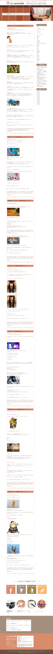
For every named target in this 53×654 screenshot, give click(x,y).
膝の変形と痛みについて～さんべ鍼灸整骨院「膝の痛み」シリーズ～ (18, 409)
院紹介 (32, 651)
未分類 (38, 44)
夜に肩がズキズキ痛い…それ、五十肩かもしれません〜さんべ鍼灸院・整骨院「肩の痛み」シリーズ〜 (42, 81)
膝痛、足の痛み (16, 651)
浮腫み (38, 46)
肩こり (38, 53)
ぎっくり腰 (38, 28)
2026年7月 (38, 92)
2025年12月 (38, 100)
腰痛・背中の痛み (12, 651)
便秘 (37, 37)
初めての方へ (23, 651)
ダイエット (38, 32)
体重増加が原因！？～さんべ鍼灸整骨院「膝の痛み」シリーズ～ (17, 491)
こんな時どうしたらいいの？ (40, 29)
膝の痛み (38, 58)
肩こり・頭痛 (7, 651)
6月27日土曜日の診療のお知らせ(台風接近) (41, 75)
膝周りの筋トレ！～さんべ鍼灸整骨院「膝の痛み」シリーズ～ (17, 265)
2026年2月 (38, 98)
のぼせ (38, 30)
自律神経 (38, 59)
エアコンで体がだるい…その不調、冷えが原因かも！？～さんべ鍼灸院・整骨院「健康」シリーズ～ (42, 72)
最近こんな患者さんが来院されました (42, 43)
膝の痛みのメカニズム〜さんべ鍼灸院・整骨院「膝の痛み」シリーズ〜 (18, 25)
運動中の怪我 (19, 651)
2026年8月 (38, 91)
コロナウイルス (39, 31)
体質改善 (38, 36)
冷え (37, 39)
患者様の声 (35, 651)
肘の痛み (38, 52)
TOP (6, 21)
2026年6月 (38, 93)
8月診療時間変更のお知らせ (40, 69)
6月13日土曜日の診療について (41, 79)
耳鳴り (38, 50)
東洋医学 (38, 45)
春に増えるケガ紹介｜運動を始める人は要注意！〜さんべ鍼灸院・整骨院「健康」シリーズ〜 (42, 84)
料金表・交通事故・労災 (28, 651)
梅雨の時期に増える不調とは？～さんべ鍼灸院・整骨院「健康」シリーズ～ (42, 77)
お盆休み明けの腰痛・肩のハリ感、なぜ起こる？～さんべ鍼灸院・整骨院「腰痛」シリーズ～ (42, 67)
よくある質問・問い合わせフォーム (43, 651)
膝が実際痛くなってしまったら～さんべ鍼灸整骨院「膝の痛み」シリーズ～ (19, 200)
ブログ (37, 651)
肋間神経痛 (38, 51)
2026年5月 (38, 94)
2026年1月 (38, 99)
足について (38, 60)
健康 (37, 38)
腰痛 (37, 57)
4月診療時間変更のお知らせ (40, 86)
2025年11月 (38, 101)
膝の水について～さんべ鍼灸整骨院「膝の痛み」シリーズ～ (17, 331)
